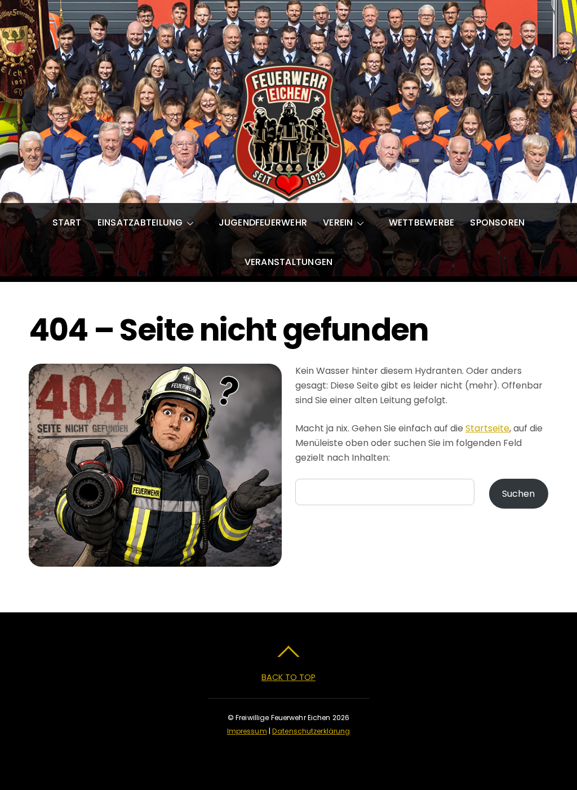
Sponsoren (497, 222)
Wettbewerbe (422, 222)
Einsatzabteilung (140, 222)
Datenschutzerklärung (311, 731)
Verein (338, 222)
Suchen (518, 493)
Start (67, 222)
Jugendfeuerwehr (263, 222)
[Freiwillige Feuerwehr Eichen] (288, 190)
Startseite (487, 428)
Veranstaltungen (289, 261)
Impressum (247, 731)
